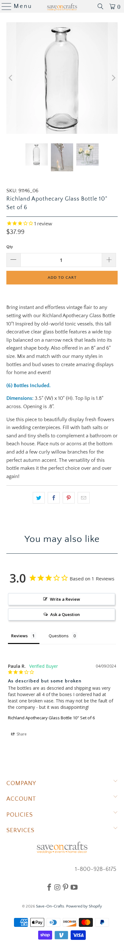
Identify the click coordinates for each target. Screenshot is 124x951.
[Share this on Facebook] (54, 497)
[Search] (100, 6)
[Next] (113, 78)
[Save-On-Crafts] (62, 6)
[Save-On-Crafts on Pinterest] (65, 887)
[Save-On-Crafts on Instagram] (57, 887)
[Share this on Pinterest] (69, 497)
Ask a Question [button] (65, 614)
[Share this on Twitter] (39, 497)
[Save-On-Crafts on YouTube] (74, 887)
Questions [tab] (59, 636)
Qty (9, 246)
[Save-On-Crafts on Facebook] (49, 887)
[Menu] (4, 6)
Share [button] (21, 734)
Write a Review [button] (65, 599)
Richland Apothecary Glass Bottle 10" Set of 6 (51, 718)
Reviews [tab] (19, 636)
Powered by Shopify (84, 906)
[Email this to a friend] (84, 497)
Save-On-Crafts (50, 906)
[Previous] (11, 78)
